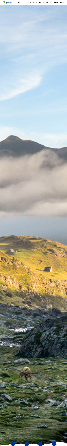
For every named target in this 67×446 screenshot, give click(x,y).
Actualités (45, 2)
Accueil (19, 2)
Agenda (50, 2)
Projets (29, 2)
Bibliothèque (39, 2)
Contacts (62, 2)
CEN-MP (24, 2)
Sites (34, 2)
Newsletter (55, 2)
